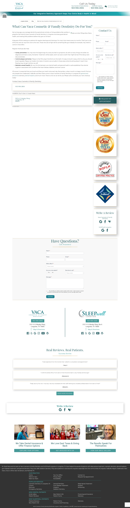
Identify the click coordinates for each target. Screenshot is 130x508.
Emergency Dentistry (35, 489)
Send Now (100, 87)
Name (98, 35)
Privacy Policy (57, 477)
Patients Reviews (34, 501)
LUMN (70, 506)
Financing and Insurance (85, 494)
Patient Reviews (34, 496)
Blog (33, 21)
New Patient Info (58, 494)
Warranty (80, 496)
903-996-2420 (92, 321)
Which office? (99, 48)
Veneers (80, 485)
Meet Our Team (33, 478)
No (102, 59)
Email (107, 41)
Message (98, 62)
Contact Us (81, 475)
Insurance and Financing (60, 503)
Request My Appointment (86, 477)
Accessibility (57, 478)
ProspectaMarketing (92, 506)
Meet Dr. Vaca (33, 477)
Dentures (32, 487)
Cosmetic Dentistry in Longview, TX (39, 483)
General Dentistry (58, 483)
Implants (56, 487)
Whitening (81, 487)
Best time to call (109, 55)
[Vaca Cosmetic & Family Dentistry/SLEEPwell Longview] (19, 10)
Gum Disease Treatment (60, 485)
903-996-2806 (20, 86)
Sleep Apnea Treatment (85, 483)
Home (31, 475)
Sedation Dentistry (59, 489)
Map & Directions (39, 329)
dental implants (30, 75)
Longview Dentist (24, 21)
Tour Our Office (57, 475)
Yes (98, 59)
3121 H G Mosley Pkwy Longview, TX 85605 (22, 100)
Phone (97, 41)
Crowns (31, 485)
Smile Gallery (33, 494)
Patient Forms (57, 496)
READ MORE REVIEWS (65, 393)
